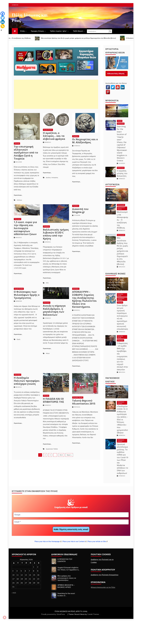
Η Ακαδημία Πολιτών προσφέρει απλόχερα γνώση (27, 380)
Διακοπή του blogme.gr (80, 210)
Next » (69, 455)
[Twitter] (3, 18)
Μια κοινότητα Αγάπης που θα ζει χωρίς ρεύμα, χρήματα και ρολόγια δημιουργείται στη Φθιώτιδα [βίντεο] (53, 38)
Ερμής (18, 339)
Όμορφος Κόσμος (37, 31)
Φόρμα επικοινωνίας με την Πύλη (103, 587)
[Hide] (1, 30)
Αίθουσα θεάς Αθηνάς (115, 74)
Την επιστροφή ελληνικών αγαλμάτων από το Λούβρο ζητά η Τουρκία (26, 152)
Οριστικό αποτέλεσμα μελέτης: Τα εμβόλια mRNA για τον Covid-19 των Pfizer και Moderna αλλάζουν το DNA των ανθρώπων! (122, 458)
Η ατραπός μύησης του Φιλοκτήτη (122, 173)
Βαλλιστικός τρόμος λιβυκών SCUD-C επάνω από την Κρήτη (56, 234)
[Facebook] (3, 14)
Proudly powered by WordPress (53, 614)
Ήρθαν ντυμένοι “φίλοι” (58, 31)
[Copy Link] (3, 26)
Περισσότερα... (18, 195)
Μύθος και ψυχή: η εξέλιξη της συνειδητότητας (115, 109)
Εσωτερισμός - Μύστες (122, 208)
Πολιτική (17, 143)
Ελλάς (22, 31)
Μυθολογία (112, 100)
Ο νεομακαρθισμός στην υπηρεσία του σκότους (116, 390)
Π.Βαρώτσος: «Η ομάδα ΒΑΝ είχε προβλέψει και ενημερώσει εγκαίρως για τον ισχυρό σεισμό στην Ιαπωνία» (122, 356)
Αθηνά (47, 353)
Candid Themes (93, 614)
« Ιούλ (14, 593)
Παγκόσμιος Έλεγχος (121, 299)
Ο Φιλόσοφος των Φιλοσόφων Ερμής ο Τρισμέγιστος (27, 294)
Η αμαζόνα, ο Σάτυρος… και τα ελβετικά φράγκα (54, 136)
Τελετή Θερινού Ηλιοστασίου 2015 (83, 402)
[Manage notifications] (4, 617)
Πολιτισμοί (17, 219)
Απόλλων (19, 200)
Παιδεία (55, 449)
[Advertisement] (56, 94)
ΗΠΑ (47, 283)
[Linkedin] (3, 22)
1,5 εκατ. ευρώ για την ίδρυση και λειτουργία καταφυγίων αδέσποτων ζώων (25, 228)
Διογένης (48, 177)
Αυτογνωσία (112, 184)
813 (61, 455)
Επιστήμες (76, 288)
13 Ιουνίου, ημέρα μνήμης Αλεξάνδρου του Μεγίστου (116, 282)
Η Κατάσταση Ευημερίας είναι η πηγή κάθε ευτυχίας (119, 38)
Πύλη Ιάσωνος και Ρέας (30, 17)
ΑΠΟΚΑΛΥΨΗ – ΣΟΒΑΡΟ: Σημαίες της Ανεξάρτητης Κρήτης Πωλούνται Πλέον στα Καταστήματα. (84, 299)
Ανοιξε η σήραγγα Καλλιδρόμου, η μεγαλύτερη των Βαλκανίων (54, 310)
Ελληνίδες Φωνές (78, 397)
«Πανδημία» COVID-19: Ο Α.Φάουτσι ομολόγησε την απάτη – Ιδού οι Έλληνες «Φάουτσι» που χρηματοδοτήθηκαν (122, 419)
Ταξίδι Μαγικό (78, 31)
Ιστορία (120, 121)
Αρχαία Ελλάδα (48, 130)
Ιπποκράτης (54, 177)
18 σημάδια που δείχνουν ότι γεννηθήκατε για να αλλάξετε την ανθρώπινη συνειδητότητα (116, 189)
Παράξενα (75, 136)
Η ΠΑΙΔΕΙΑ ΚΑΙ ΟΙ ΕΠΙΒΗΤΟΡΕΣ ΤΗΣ (53, 400)
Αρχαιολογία (49, 449)
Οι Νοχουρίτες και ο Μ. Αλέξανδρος (85, 141)
